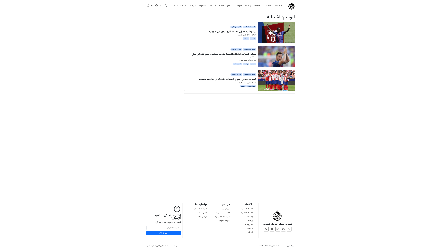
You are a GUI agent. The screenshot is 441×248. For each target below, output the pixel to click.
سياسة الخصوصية (222, 217)
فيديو (229, 5)
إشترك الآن (163, 233)
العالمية (258, 5)
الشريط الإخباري (236, 27)
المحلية (269, 5)
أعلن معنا (203, 213)
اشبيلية (253, 38)
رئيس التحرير (242, 35)
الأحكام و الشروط (223, 213)
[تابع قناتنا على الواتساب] (148, 5)
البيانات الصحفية (200, 209)
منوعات (239, 5)
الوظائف (192, 5)
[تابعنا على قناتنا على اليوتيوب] (152, 5)
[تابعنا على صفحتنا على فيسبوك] (156, 5)
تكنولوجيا (202, 5)
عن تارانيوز (226, 209)
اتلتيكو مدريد (251, 86)
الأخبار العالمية (247, 213)
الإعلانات (249, 232)
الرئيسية (278, 5)
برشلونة (246, 38)
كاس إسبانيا (237, 64)
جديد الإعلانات (180, 5)
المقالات (212, 5)
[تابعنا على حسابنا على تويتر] (160, 5)
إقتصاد (221, 5)
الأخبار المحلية (247, 209)
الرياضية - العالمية (249, 27)
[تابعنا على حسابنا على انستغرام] (277, 229)
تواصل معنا (202, 217)
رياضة (248, 5)
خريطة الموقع (224, 220)
